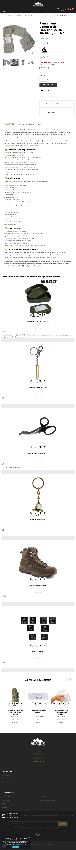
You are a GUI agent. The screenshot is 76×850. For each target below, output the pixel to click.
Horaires (4, 807)
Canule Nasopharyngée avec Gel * (38, 711)
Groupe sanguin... (38, 651)
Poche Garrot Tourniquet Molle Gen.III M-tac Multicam (15, 712)
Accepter (15, 847)
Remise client (6, 800)
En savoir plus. (22, 844)
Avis (39, 124)
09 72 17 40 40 (38, 762)
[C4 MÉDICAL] (44, 50)
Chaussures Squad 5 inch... (38, 585)
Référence (42, 65)
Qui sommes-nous (43, 796)
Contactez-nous (7, 796)
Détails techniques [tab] (26, 124)
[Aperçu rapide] (31, 315)
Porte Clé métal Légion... (38, 519)
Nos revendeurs (43, 804)
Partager (47, 43)
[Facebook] (38, 834)
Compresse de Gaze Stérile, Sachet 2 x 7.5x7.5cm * (61, 712)
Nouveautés (6, 775)
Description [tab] (9, 124)
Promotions (5, 779)
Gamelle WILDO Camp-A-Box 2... (38, 321)
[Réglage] (62, 10)
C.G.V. (3, 804)
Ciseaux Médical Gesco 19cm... (38, 453)
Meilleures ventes (7, 783)
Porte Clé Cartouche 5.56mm (38, 387)
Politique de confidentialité (46, 800)
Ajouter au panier (48, 85)
